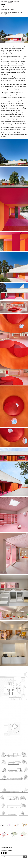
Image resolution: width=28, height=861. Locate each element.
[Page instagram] (6, 853)
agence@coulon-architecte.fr (6, 850)
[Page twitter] (4, 853)
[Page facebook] (2, 853)
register (24, 856)
